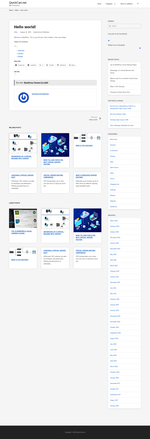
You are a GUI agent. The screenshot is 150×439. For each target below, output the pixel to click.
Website (112, 195)
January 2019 (114, 310)
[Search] (110, 26)
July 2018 (113, 344)
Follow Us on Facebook (117, 34)
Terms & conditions (126, 4)
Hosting (112, 156)
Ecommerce (114, 150)
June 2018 (113, 350)
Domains (113, 145)
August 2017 (114, 400)
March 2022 (114, 265)
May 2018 (113, 355)
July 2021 (113, 288)
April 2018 (113, 361)
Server (112, 178)
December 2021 (115, 282)
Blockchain (113, 139)
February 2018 (114, 372)
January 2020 (114, 305)
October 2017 (114, 389)
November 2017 (115, 383)
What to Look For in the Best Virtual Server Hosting (53, 162)
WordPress (113, 206)
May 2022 (113, 254)
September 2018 (115, 333)
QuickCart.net (17, 2)
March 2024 (114, 221)
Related (20, 56)
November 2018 (115, 322)
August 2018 (114, 338)
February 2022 (114, 271)
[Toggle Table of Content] (15, 47)
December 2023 (115, 237)
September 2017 (115, 394)
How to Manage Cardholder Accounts (122, 125)
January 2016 (114, 406)
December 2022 (115, 249)
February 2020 (114, 299)
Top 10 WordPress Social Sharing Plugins (123, 65)
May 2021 (113, 293)
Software (113, 190)
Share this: (21, 50)
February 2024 (114, 226)
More (111, 162)
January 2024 (114, 232)
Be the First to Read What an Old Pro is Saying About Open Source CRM (123, 107)
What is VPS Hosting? (84, 145)
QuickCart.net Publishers (40, 94)
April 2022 (113, 260)
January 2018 (114, 378)
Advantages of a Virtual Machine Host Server (122, 72)
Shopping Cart (114, 184)
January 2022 (114, 277)
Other (16, 32)
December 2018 (115, 316)
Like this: (20, 53)
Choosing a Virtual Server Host (120, 92)
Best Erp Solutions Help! (118, 114)
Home (99, 4)
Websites (113, 201)
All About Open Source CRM (119, 120)
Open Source (114, 167)
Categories (109, 4)
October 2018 (114, 327)
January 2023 (114, 243)
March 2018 (114, 366)
